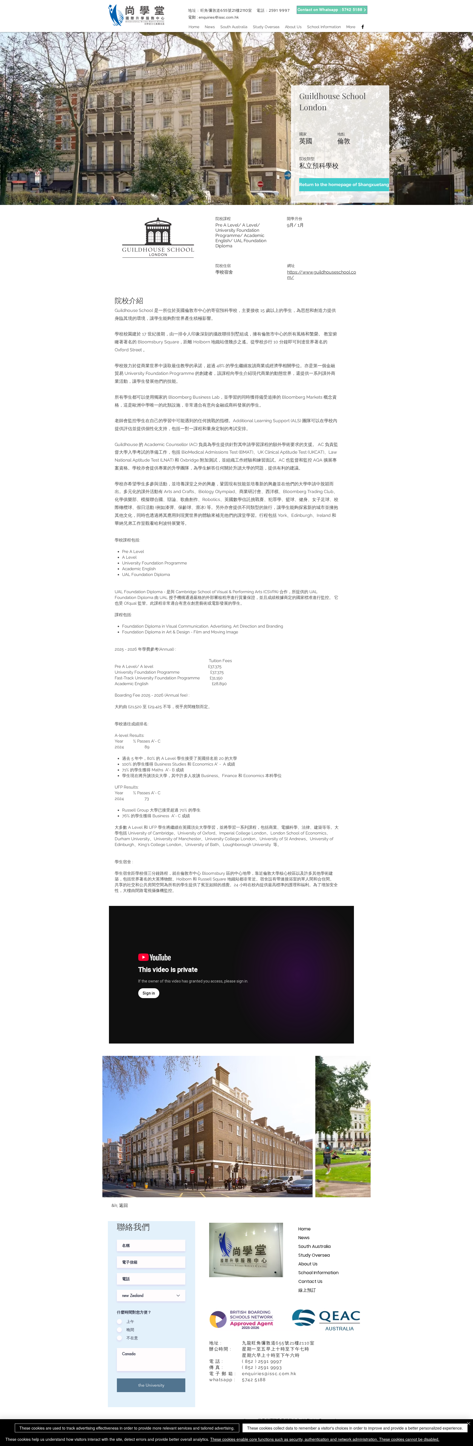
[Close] (468, 1424)
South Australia (314, 1246)
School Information (318, 1273)
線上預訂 (307, 1290)
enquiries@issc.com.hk (219, 17)
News (304, 1238)
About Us (308, 1264)
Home (304, 1229)
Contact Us (310, 1281)
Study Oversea (314, 1255)
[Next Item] (361, 1126)
